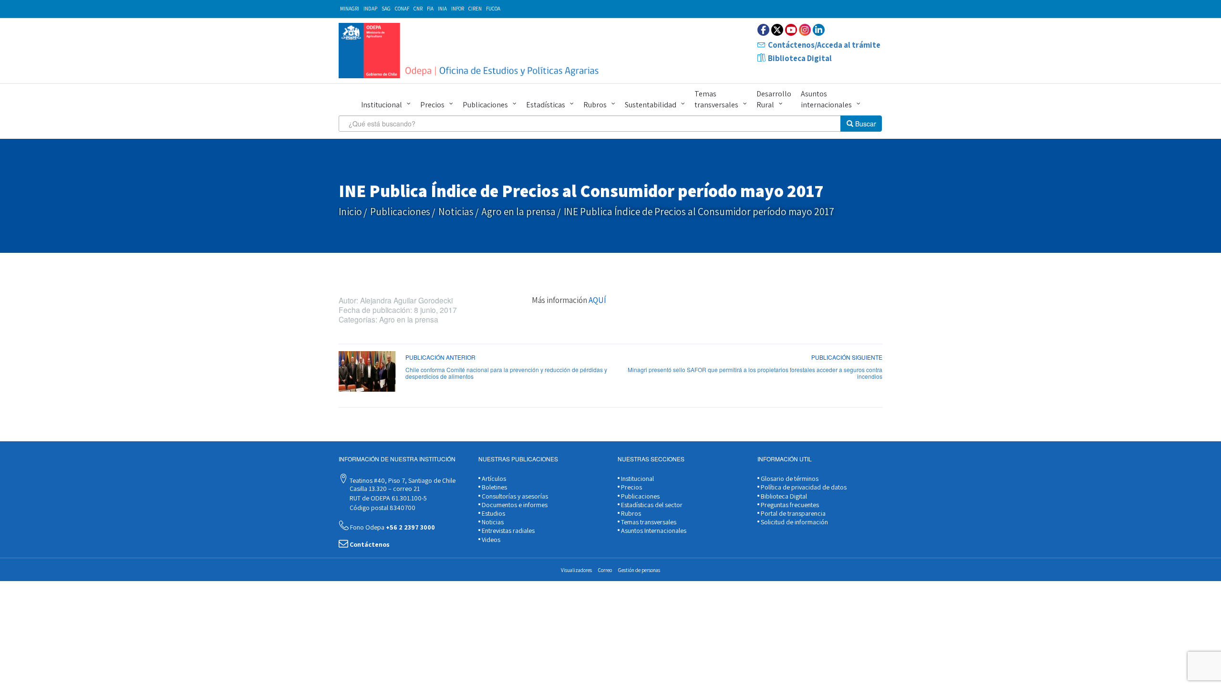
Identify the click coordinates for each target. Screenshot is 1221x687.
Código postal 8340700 (381, 507)
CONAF (402, 8)
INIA (442, 8)
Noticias (456, 211)
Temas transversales (716, 99)
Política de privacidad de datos (803, 487)
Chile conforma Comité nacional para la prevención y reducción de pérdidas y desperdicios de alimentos (506, 372)
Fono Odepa (392, 527)
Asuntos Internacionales (653, 530)
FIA (430, 8)
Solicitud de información (793, 522)
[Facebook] (763, 30)
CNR (418, 8)
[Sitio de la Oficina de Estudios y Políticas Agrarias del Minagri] (471, 50)
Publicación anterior (440, 357)
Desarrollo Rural (773, 99)
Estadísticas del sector (651, 504)
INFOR (457, 8)
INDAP (370, 8)
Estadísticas (545, 105)
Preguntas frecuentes (789, 504)
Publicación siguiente (846, 357)
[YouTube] (791, 30)
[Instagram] (805, 30)
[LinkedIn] (819, 30)
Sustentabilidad (650, 105)
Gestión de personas (639, 570)
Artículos (493, 478)
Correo (605, 570)
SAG (386, 8)
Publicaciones (485, 105)
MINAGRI (349, 8)
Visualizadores (576, 570)
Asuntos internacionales (826, 99)
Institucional (381, 105)
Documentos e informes (514, 504)
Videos (490, 539)
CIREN (475, 8)
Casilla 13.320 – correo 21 (384, 488)
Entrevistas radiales (507, 530)
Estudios (492, 513)
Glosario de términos (788, 478)
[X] (777, 30)
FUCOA (493, 8)
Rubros (595, 105)
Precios (432, 105)
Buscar (864, 123)
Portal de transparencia (792, 513)
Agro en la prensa (519, 211)
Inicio (350, 211)
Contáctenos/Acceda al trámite (824, 45)
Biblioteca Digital (800, 58)
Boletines (493, 487)
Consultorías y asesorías (514, 496)
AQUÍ (597, 300)
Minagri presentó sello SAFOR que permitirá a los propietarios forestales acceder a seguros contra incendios (755, 372)
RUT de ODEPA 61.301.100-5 (387, 498)
